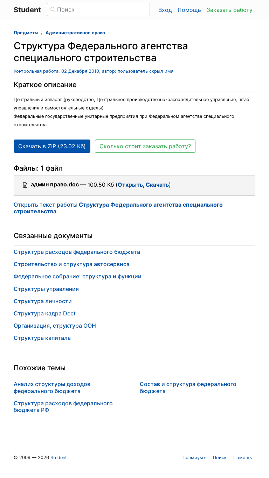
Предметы (26, 32)
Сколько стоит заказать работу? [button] (145, 146)
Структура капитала (42, 337)
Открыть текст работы (118, 208)
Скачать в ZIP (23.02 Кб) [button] (52, 146)
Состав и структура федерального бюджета (188, 387)
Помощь (189, 9)
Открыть (130, 184)
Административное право (75, 32)
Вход (165, 9)
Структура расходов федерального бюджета (77, 251)
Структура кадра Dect (45, 313)
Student (58, 457)
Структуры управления (46, 288)
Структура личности (43, 301)
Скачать (157, 184)
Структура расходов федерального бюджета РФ (63, 406)
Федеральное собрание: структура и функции (78, 276)
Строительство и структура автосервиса (72, 264)
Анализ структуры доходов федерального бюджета (52, 387)
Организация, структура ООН (55, 325)
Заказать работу (230, 9)
